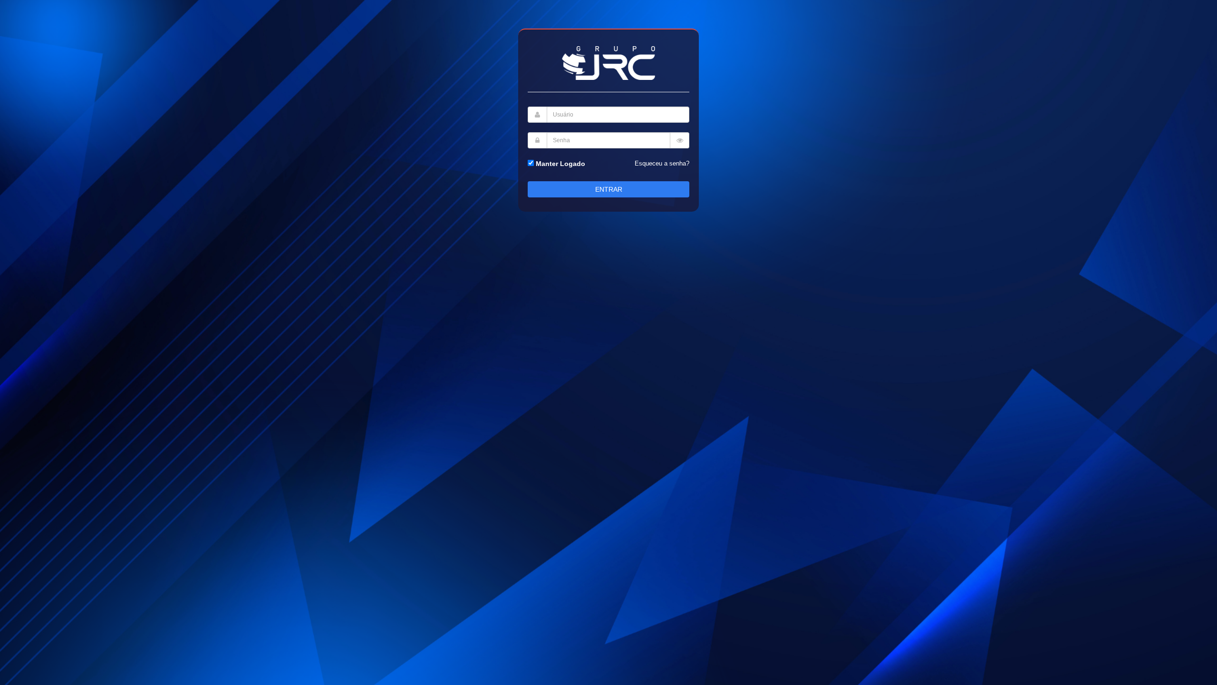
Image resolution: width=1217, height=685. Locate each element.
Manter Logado (559, 163)
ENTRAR (608, 189)
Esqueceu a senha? (662, 163)
